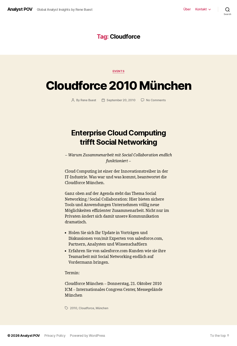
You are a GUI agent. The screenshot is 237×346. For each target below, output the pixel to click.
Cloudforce (86, 308)
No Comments (156, 100)
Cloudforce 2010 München (118, 85)
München (102, 308)
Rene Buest (88, 100)
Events (118, 71)
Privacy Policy (54, 335)
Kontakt (201, 9)
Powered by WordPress (87, 335)
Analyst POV (19, 9)
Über (187, 9)
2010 (73, 308)
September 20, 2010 (121, 100)
